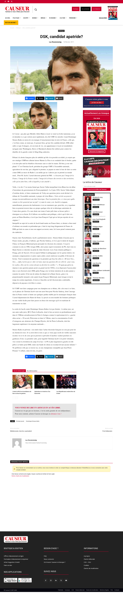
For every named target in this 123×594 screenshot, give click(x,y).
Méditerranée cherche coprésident (21, 431)
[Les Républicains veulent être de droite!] (66, 382)
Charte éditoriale (89, 559)
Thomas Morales (98, 278)
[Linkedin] (56, 580)
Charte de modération (91, 568)
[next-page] (17, 398)
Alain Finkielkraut (99, 205)
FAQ (45, 556)
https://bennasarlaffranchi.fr (99, 216)
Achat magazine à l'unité (12, 562)
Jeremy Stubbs (98, 256)
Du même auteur (32, 371)
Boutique (16, 1)
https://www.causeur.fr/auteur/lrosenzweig (36, 443)
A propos (87, 556)
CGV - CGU (87, 562)
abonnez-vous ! (56, 414)
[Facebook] (5, 1)
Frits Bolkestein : (107, 431)
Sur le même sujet (19, 371)
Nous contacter (49, 559)
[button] (35, 9)
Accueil (12, 28)
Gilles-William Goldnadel (101, 270)
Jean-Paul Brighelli (99, 219)
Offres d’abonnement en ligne (14, 556)
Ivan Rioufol (97, 263)
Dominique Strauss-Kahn (32, 421)
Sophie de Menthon (99, 248)
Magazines (103, 18)
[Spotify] (8, 1)
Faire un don (8, 565)
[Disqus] (61, 503)
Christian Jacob (20, 421)
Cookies (86, 565)
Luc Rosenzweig (55, 42)
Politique (18, 28)
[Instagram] (51, 580)
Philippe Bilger (98, 226)
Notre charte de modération (20, 476)
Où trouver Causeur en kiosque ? (54, 562)
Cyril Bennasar (98, 212)
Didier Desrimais (98, 241)
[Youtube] (66, 580)
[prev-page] (13, 398)
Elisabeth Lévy (98, 197)
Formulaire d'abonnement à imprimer (16, 559)
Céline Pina (96, 234)
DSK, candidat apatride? (61, 36)
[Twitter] (11, 1)
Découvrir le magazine (97, 151)
